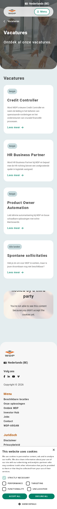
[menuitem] (6, 377)
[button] (37, 3)
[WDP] (12, 11)
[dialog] (28, 478)
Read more (15, 471)
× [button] (53, 450)
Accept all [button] (14, 496)
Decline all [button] (41, 496)
